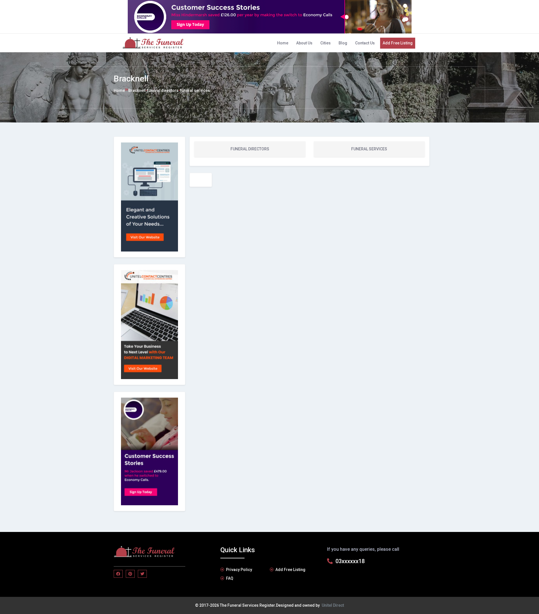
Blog (343, 43)
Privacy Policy (239, 569)
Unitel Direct (333, 605)
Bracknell (137, 90)
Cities (325, 43)
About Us (304, 43)
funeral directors (163, 90)
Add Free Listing (398, 43)
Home (282, 43)
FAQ (229, 578)
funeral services (195, 90)
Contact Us (365, 43)
